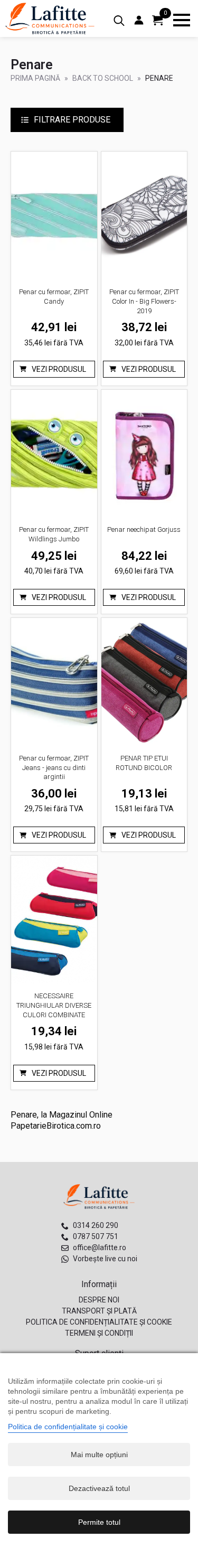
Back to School (102, 78)
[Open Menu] (181, 20)
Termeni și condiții (99, 1333)
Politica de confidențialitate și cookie (99, 1322)
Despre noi (99, 1300)
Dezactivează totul (99, 1488)
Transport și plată (99, 1311)
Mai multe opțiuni (99, 1454)
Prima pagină (35, 78)
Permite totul (99, 1522)
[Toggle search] (119, 21)
